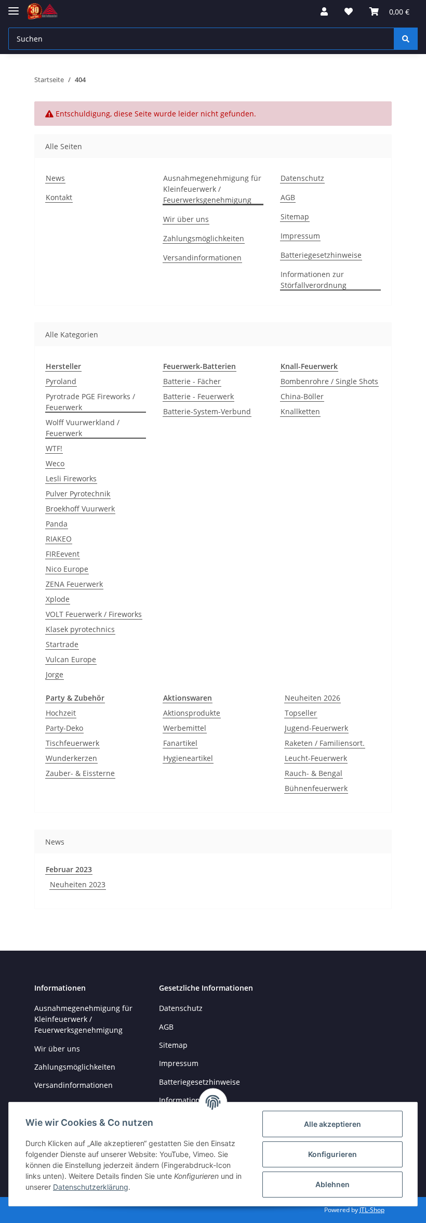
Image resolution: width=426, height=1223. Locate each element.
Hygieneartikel (188, 758)
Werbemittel (184, 728)
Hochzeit (61, 713)
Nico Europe (67, 569)
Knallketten (300, 411)
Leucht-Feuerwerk (316, 758)
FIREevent (62, 554)
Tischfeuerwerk (72, 743)
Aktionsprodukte (191, 713)
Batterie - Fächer (192, 381)
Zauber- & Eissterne (80, 773)
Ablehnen (332, 1184)
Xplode (58, 599)
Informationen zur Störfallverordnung (314, 279)
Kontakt (59, 197)
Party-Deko (64, 728)
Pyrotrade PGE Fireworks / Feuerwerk (90, 401)
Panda (57, 524)
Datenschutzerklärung (90, 1186)
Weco (55, 463)
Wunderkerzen (71, 758)
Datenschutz (302, 178)
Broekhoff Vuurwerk (80, 509)
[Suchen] (406, 39)
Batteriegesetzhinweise (321, 255)
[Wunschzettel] (348, 11)
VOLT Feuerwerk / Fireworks (94, 614)
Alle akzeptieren (332, 1124)
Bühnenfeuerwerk (316, 788)
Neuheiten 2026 (312, 698)
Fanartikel (180, 743)
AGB (288, 197)
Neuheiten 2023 (77, 884)
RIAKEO (59, 539)
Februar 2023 (69, 869)
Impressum (300, 236)
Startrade (62, 644)
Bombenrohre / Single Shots (329, 381)
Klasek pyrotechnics (80, 629)
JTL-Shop (372, 1209)
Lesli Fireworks (71, 478)
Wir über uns (186, 219)
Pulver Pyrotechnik (78, 493)
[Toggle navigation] (13, 6)
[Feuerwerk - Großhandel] (42, 11)
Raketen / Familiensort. (325, 743)
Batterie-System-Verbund (207, 411)
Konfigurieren (332, 1154)
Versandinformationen (202, 257)
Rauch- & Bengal (313, 773)
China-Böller (302, 396)
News (55, 178)
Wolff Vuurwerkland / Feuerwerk (82, 427)
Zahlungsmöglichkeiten (203, 238)
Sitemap (295, 216)
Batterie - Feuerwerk (198, 396)
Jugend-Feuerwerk (316, 728)
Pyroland (61, 381)
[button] (324, 11)
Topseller (301, 713)
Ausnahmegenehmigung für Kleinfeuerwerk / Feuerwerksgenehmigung (212, 189)
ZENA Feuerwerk (74, 584)
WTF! (54, 448)
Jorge (54, 674)
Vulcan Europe (71, 659)
